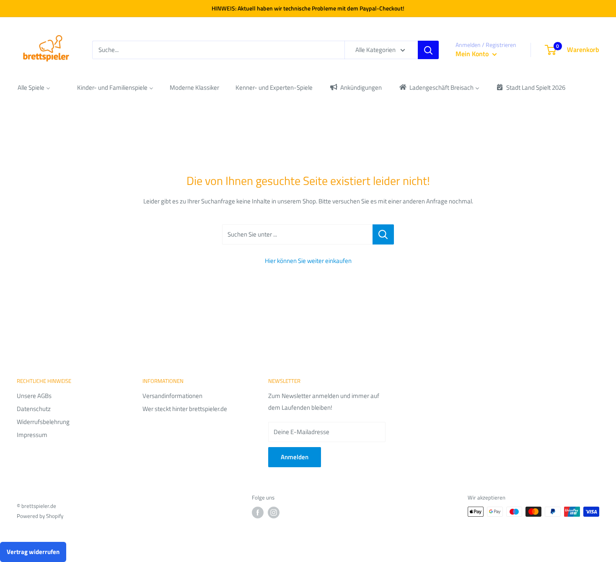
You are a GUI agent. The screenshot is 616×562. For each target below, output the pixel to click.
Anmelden (294, 457)
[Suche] (428, 50)
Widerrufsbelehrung (43, 422)
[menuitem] (34, 87)
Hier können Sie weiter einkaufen (308, 260)
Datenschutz (34, 409)
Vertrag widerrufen (33, 552)
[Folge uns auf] (258, 512)
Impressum (32, 435)
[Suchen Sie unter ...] (383, 234)
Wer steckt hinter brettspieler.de (184, 409)
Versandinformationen (172, 396)
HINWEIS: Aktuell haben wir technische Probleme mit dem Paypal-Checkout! (308, 8)
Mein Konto (473, 54)
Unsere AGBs (34, 396)
